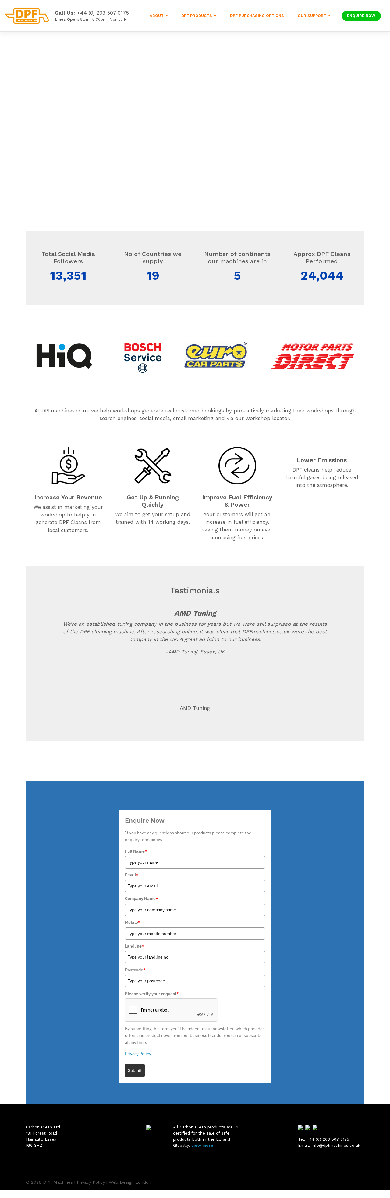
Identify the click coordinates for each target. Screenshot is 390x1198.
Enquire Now (361, 15)
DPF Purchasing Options (257, 15)
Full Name (136, 851)
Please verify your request (152, 993)
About (157, 15)
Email (131, 875)
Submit (135, 1070)
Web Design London (130, 1182)
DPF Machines (58, 1182)
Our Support (313, 15)
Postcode (135, 970)
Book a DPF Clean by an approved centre (85, 177)
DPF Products (197, 15)
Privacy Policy (138, 1053)
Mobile (132, 922)
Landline (134, 946)
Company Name (141, 898)
